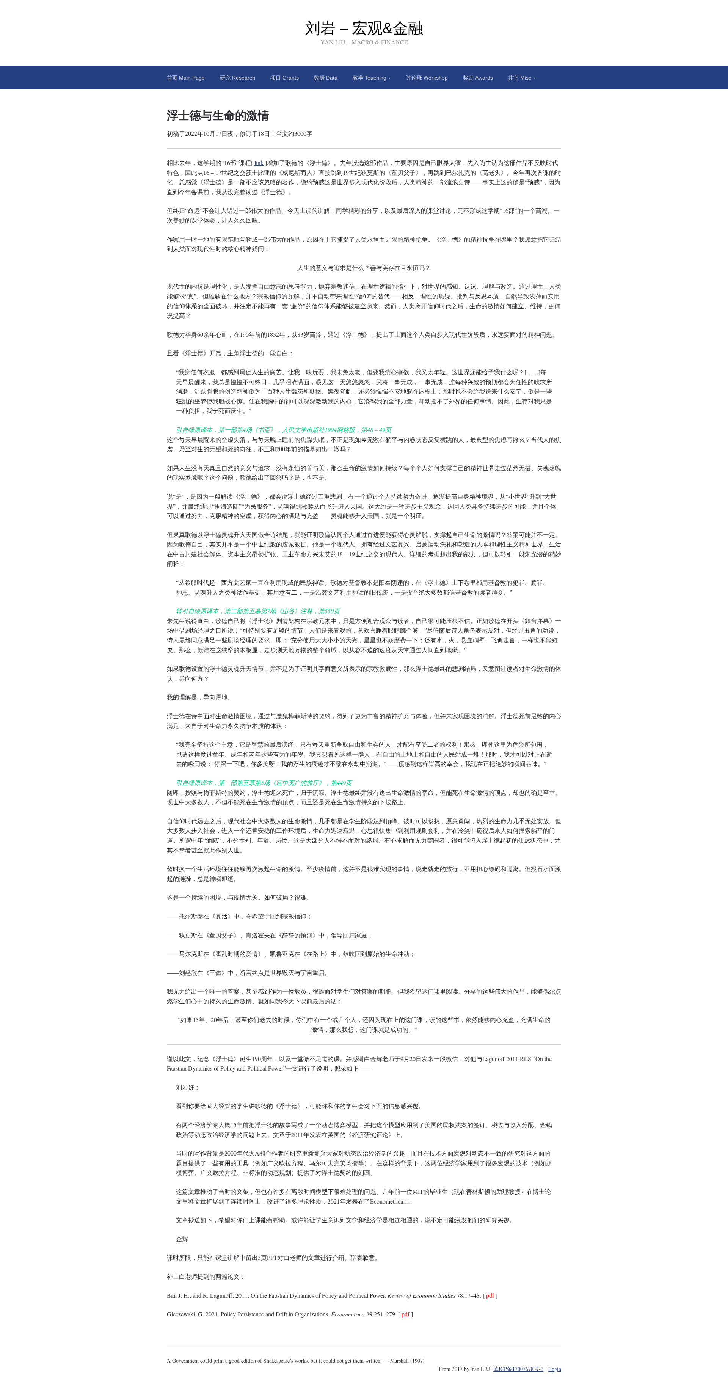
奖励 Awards (478, 78)
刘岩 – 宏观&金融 (364, 28)
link (259, 162)
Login (554, 1368)
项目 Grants (284, 78)
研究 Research (237, 78)
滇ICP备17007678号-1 (518, 1368)
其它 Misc (519, 78)
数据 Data (325, 78)
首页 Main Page (186, 78)
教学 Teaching (369, 78)
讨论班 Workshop (427, 78)
